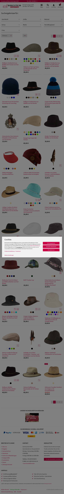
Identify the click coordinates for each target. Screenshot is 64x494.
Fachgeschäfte (6, 458)
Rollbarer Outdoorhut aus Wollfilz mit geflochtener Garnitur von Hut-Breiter (52, 64)
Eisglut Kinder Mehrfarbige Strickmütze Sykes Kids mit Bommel (52, 103)
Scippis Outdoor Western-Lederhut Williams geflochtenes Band (31, 317)
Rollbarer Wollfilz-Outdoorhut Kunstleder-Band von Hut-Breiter (9, 388)
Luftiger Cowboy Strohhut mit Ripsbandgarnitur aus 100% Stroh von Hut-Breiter (10, 208)
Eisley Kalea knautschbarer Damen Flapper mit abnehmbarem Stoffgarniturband (53, 282)
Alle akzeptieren (51, 243)
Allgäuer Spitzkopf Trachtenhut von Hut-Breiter (53, 353)
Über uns (4, 446)
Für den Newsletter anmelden (53, 459)
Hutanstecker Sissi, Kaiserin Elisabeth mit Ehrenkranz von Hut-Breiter (10, 137)
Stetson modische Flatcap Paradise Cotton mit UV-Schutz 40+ (9, 354)
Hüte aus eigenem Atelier (56, 1)
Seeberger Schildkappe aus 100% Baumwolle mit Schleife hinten (52, 319)
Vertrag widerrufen (15, 489)
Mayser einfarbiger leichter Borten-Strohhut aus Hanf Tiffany (10, 317)
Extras (3, 25)
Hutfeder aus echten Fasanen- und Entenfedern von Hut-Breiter (52, 174)
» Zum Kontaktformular (29, 463)
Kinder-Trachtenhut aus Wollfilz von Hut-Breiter (52, 137)
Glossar (4, 462)
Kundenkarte (5, 460)
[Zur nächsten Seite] (61, 36)
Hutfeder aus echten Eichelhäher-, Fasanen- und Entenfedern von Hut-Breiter (32, 354)
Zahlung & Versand (7, 464)
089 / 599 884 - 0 (33, 1)
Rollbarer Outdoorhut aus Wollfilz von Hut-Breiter (31, 102)
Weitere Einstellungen (9, 255)
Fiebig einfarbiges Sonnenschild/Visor (7, 173)
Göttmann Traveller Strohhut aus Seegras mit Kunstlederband (53, 388)
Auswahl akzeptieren (51, 246)
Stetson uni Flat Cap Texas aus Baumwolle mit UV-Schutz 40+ (31, 68)
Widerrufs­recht (5, 489)
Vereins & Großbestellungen (9, 455)
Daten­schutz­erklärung (7, 492)
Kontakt (19, 492)
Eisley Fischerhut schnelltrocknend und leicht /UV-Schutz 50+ (32, 210)
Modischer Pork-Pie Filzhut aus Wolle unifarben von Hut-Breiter (10, 281)
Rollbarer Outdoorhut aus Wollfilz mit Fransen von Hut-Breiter (10, 64)
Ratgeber (4, 449)
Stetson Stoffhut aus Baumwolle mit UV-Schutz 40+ (31, 388)
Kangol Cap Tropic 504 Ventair (30, 139)
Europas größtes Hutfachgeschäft (10, 1)
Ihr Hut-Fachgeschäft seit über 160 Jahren (28, 5)
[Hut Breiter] (11, 6)
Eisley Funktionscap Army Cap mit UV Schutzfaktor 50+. (53, 208)
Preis (3, 30)
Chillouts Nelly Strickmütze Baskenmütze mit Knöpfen (31, 173)
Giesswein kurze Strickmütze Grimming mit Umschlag (10, 102)
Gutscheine (5, 453)
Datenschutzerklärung (35, 245)
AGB (15, 492)
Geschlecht (5, 19)
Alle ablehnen (51, 250)
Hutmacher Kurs (6, 451)
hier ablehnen (19, 247)
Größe (25, 19)
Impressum (23, 489)
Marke (25, 25)
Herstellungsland (49, 25)
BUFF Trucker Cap (29, 280)
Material (46, 19)
